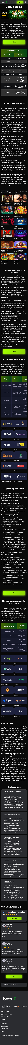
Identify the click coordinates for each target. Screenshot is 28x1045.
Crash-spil (17, 191)
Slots (23, 191)
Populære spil (3, 191)
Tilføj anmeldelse (14, 918)
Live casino (11, 191)
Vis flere (14, 976)
